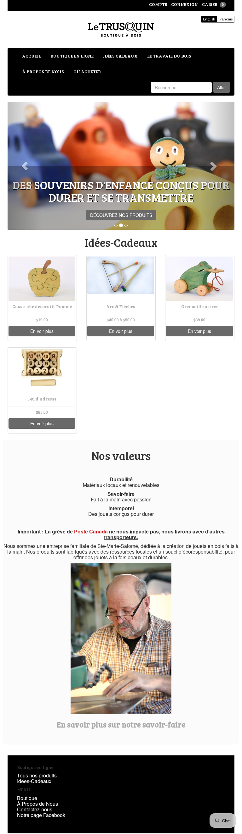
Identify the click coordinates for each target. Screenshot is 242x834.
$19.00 (42, 320)
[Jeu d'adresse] (42, 371)
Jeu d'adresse (41, 398)
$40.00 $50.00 (121, 320)
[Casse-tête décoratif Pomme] (42, 279)
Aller (221, 87)
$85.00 (42, 412)
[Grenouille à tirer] (199, 279)
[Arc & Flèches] (120, 279)
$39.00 (199, 320)
